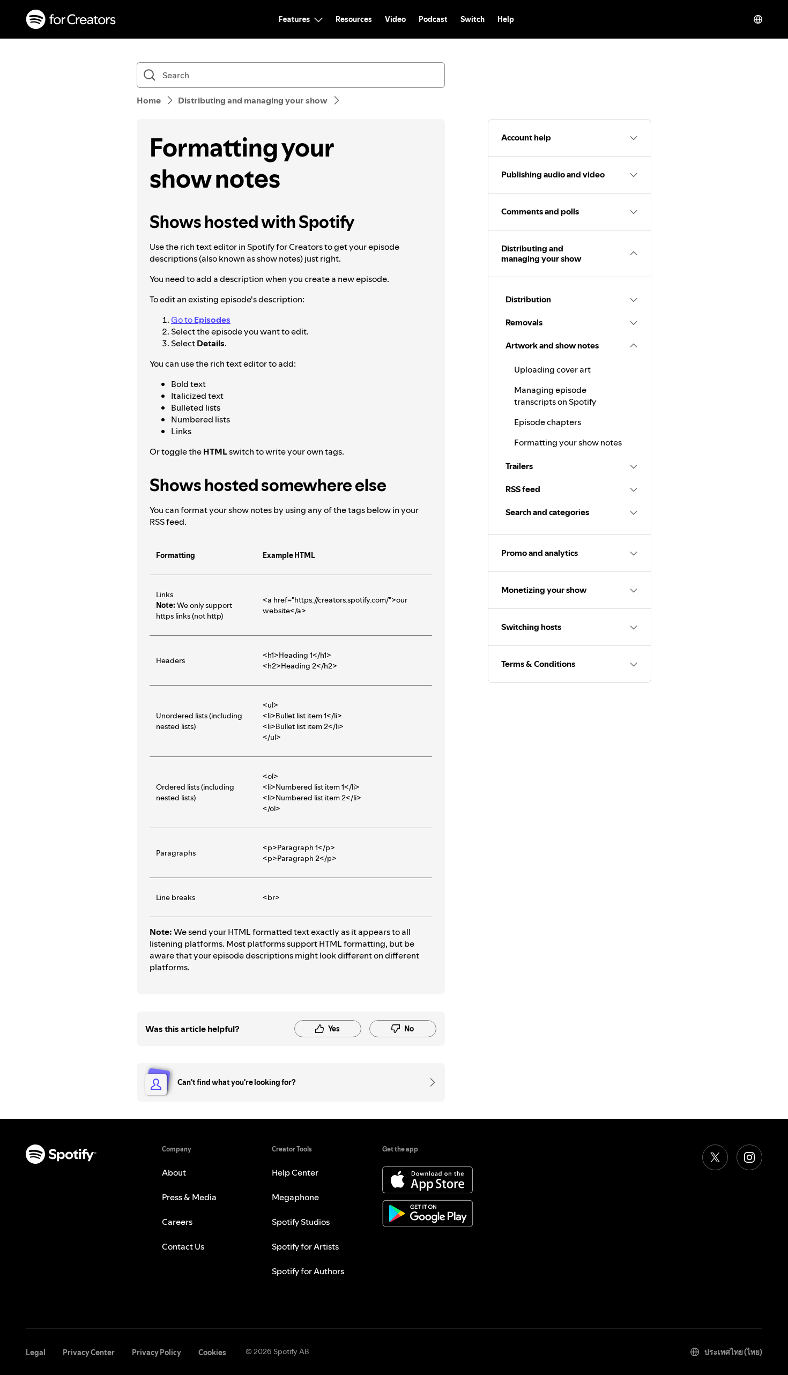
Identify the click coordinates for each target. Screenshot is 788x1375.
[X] (715, 1157)
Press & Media (189, 1197)
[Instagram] (749, 1157)
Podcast (433, 19)
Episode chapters (547, 422)
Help (505, 19)
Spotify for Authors (308, 1271)
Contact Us (183, 1246)
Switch (472, 19)
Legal (36, 1352)
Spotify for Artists (305, 1246)
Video (395, 19)
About (174, 1172)
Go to (201, 319)
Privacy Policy (156, 1352)
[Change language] (758, 19)
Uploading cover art (552, 369)
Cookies (212, 1352)
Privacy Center (89, 1352)
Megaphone (295, 1197)
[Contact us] (428, 1082)
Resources (354, 19)
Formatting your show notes (568, 442)
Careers (177, 1222)
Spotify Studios (301, 1222)
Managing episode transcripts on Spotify (555, 395)
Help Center (295, 1172)
